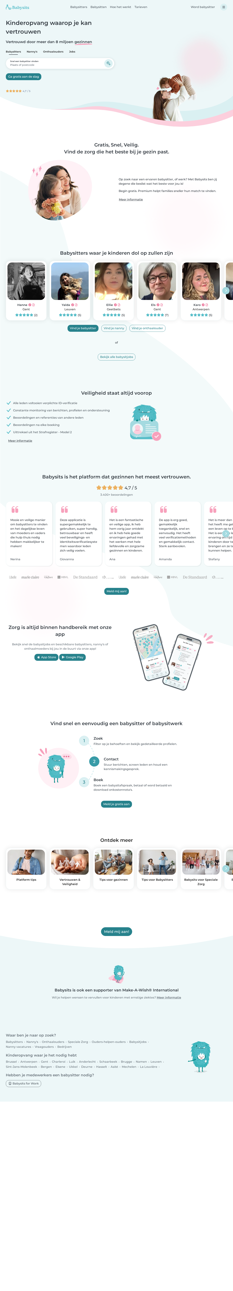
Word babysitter (203, 7)
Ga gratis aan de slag (23, 76)
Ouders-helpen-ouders (109, 1042)
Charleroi (58, 1062)
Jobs (72, 51)
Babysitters (78, 7)
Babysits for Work (25, 1083)
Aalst (114, 1067)
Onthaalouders (53, 51)
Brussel (11, 1062)
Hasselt (101, 1067)
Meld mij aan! (117, 591)
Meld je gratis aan (116, 804)
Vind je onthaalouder (147, 328)
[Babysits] (17, 7)
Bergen (46, 1067)
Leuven (70, 309)
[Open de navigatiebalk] (223, 7)
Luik (72, 1062)
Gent (26, 309)
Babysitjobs (138, 1042)
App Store (48, 657)
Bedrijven (64, 1047)
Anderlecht (87, 1062)
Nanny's (32, 51)
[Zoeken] (108, 63)
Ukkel (73, 1067)
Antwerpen (201, 309)
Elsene (60, 1067)
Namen (141, 1062)
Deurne (86, 1067)
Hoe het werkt (120, 7)
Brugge (126, 1062)
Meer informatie (131, 199)
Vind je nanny (114, 328)
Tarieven (141, 7)
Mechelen (129, 1067)
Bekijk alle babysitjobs (116, 357)
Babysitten (98, 7)
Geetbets (114, 309)
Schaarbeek (108, 1062)
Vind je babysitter (83, 328)
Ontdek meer (116, 840)
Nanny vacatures (18, 1047)
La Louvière (148, 1067)
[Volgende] (226, 290)
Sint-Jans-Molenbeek (21, 1067)
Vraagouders (44, 1047)
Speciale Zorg (78, 1042)
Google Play (74, 657)
